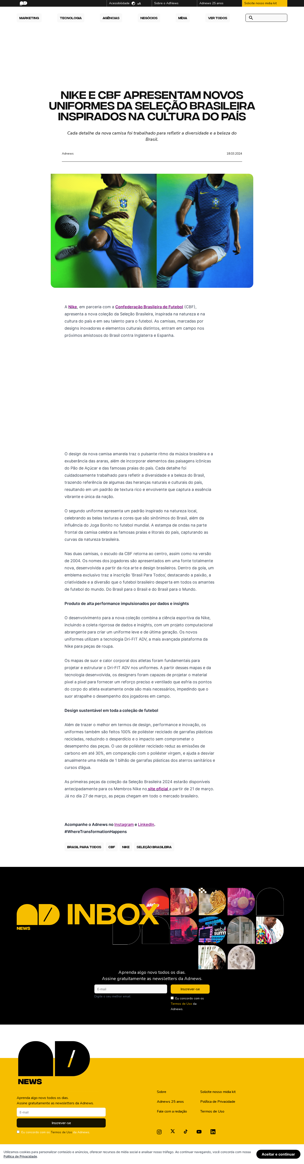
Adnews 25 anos (170, 1101)
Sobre (161, 1091)
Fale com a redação (172, 1111)
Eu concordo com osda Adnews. (187, 1003)
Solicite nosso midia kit (218, 1091)
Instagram (124, 824)
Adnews (68, 153)
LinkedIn (146, 824)
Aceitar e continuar (278, 1154)
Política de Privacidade (217, 1101)
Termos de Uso (181, 1004)
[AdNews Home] (23, 3)
